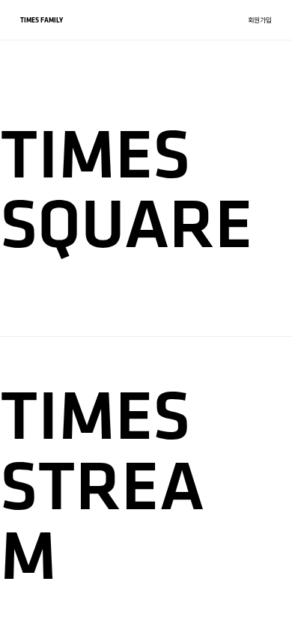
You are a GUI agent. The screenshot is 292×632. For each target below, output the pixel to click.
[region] (146, 316)
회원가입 (260, 20)
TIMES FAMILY (41, 20)
